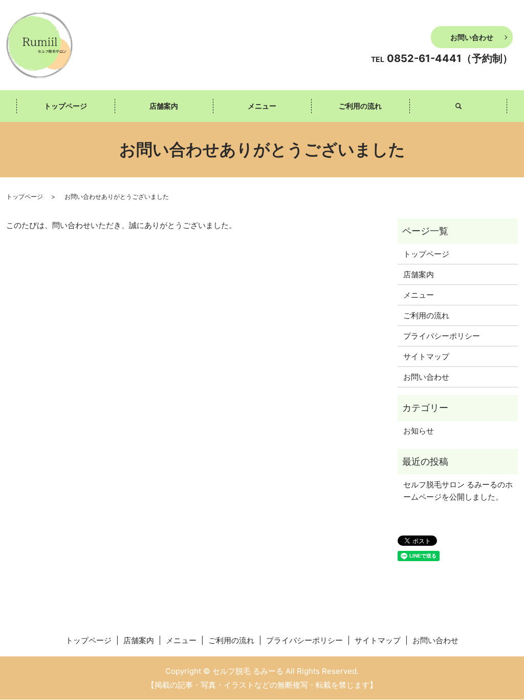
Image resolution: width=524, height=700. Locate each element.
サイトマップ (426, 356)
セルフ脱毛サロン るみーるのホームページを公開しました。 (458, 491)
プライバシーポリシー (441, 336)
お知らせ (418, 431)
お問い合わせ (471, 37)
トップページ (65, 105)
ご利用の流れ (360, 105)
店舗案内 (163, 105)
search (458, 106)
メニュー (262, 105)
